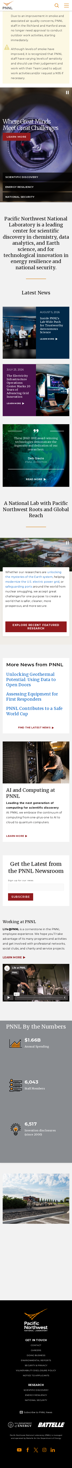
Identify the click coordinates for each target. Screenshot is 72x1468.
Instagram (44, 1450)
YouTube (19, 1450)
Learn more (16, 136)
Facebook (27, 1450)
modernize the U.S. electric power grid (32, 581)
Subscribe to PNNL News (38, 1412)
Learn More (12, 957)
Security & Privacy (36, 1365)
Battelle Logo (51, 1425)
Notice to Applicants (36, 1375)
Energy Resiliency (36, 1395)
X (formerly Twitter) (36, 1450)
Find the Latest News (34, 727)
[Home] (36, 1320)
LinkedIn (52, 1450)
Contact (36, 1345)
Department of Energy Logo (19, 1425)
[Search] (56, 5)
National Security (36, 1400)
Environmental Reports (36, 1360)
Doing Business (36, 1355)
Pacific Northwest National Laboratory (8, 5)
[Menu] (66, 5)
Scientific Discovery (36, 1390)
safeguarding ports (18, 586)
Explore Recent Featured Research (36, 626)
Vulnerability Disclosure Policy (36, 1370)
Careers (36, 1350)
